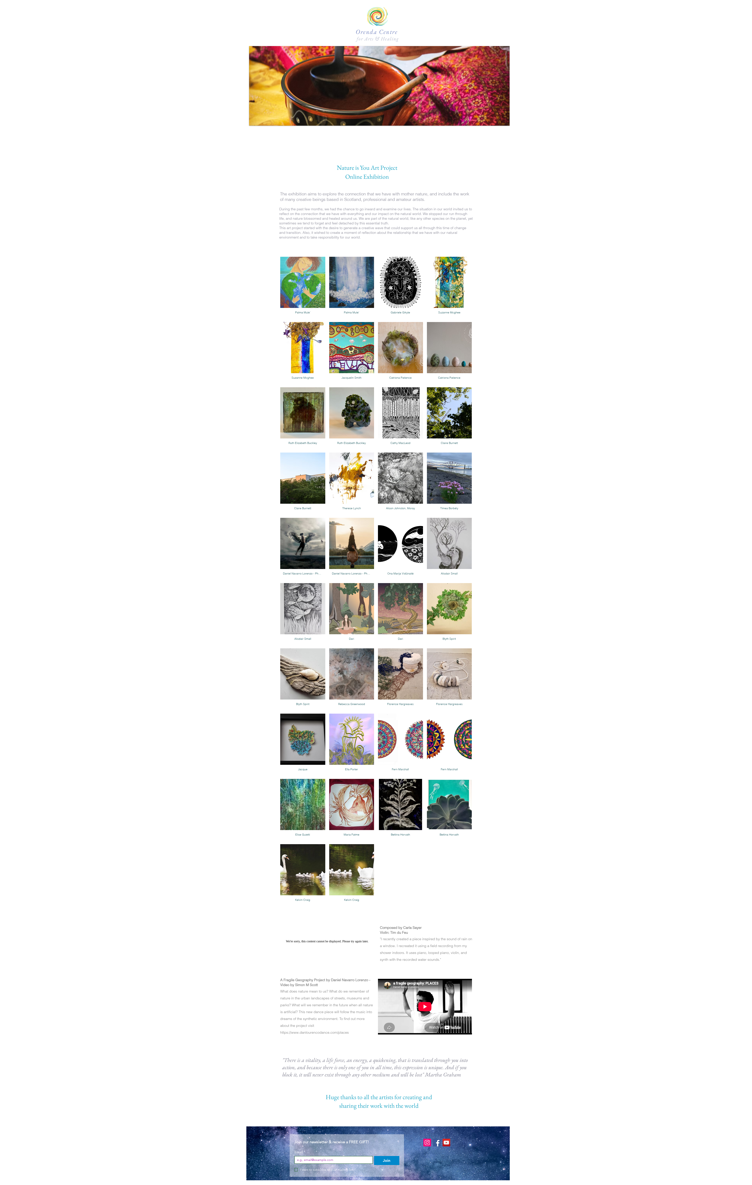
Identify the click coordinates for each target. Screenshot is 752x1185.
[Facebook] (437, 1142)
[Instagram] (427, 1142)
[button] (379, 86)
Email (299, 1152)
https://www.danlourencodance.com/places (314, 1032)
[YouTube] (446, 1142)
